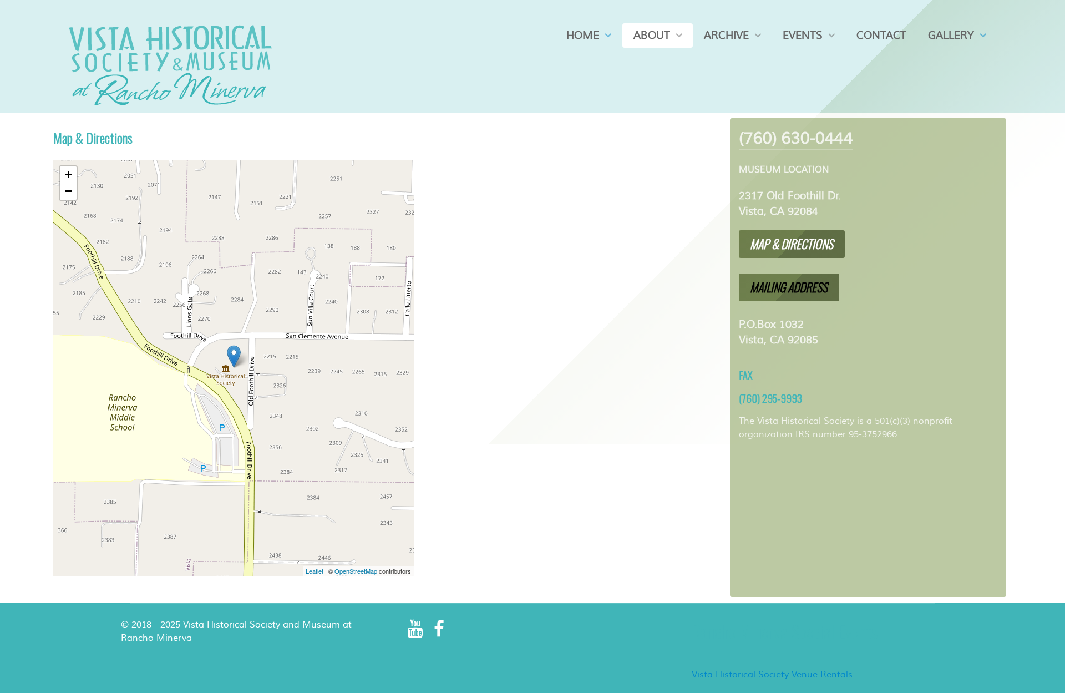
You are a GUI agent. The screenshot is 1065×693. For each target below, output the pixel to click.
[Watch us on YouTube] (415, 629)
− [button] (68, 191)
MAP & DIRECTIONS (791, 243)
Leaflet (314, 570)
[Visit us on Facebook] (439, 629)
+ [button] (68, 174)
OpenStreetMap (355, 570)
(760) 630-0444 (796, 138)
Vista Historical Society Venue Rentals (772, 674)
